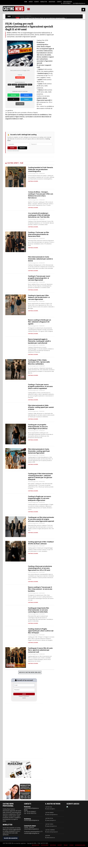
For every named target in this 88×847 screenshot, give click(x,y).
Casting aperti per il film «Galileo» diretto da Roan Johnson (41, 543)
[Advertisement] (22, 125)
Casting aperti (44, 845)
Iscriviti (36, 1)
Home (25, 1)
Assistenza (52, 1)
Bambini (30, 84)
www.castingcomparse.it (52, 831)
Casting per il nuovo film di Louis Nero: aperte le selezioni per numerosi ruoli (40, 650)
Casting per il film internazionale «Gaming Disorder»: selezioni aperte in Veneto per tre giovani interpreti (40, 476)
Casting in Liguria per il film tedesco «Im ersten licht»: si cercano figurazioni (39, 297)
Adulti (22, 86)
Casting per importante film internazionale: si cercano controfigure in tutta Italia (38, 610)
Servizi (31, 1)
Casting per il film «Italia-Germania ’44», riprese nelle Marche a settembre (39, 362)
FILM (17, 18)
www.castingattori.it (51, 820)
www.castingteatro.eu (52, 826)
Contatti (59, 1)
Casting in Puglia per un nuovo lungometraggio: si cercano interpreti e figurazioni (39, 498)
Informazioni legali (80, 845)
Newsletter (43, 1)
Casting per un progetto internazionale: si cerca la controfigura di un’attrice (38, 426)
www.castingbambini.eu (52, 814)
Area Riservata (67, 1)
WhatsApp (13, 95)
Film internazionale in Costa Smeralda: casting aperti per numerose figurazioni (39, 451)
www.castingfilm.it (51, 808)
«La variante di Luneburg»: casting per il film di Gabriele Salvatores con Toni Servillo (39, 215)
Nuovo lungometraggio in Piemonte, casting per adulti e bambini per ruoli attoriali (39, 341)
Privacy (66, 845)
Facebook (26, 95)
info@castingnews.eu (80, 3)
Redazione (27, 806)
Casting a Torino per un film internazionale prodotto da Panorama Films (38, 234)
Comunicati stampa (30, 826)
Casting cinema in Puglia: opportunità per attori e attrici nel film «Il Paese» (40, 631)
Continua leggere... (33, 181)
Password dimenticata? (13, 150)
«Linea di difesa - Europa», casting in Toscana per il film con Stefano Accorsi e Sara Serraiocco (40, 195)
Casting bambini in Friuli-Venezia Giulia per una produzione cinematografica (42, 18)
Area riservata (35, 845)
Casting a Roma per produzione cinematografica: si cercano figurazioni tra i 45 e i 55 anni (40, 568)
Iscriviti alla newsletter (11, 838)
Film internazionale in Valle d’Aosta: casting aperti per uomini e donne (41, 407)
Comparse (14, 84)
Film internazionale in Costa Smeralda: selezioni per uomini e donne (40, 259)
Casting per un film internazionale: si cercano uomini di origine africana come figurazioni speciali (41, 519)
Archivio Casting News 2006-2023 (30, 672)
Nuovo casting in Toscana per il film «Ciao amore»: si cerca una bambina (40, 589)
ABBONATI (22, 147)
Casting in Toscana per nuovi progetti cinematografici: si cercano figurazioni (39, 278)
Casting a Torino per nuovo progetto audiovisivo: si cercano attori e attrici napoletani (40, 386)
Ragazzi (18, 86)
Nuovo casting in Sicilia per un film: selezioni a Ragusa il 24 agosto (39, 322)
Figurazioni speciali (22, 84)
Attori (9, 84)
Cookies (71, 845)
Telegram (26, 99)
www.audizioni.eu (51, 837)
